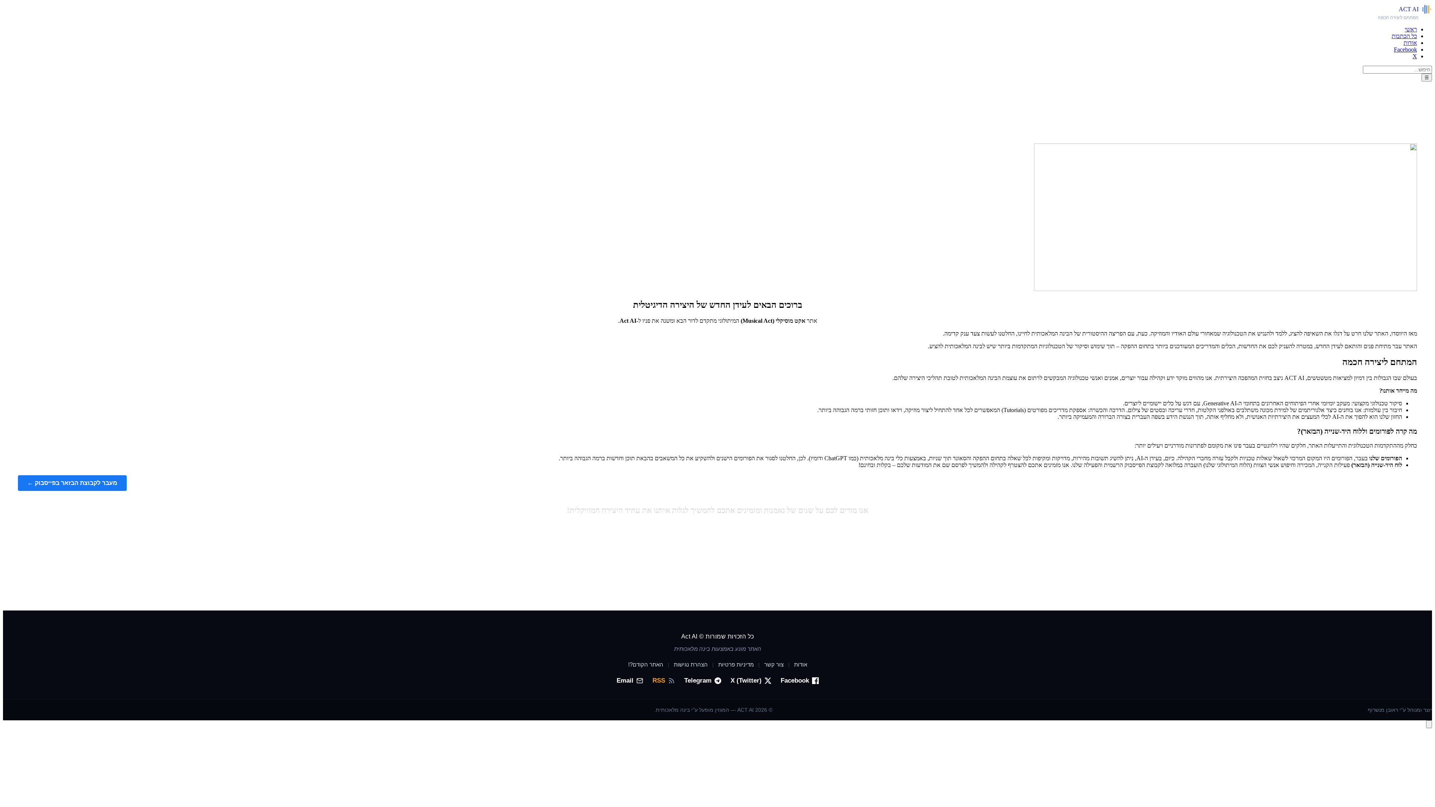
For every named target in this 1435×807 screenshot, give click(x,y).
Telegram (698, 680)
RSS (658, 680)
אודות (1410, 43)
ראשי (1411, 29)
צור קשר (774, 664)
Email (625, 680)
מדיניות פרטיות (736, 664)
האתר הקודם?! (645, 664)
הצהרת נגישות (691, 664)
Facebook (1405, 49)
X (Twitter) (746, 680)
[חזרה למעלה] (1429, 724)
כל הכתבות (1404, 36)
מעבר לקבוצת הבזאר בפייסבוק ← (72, 483)
